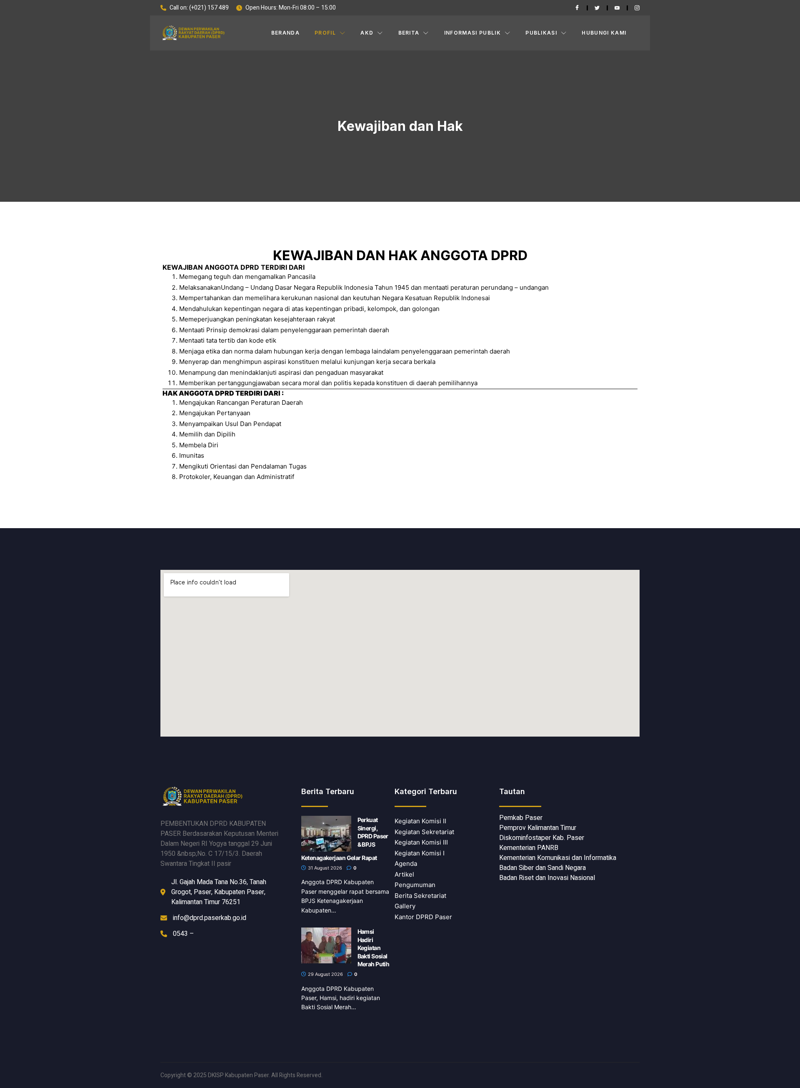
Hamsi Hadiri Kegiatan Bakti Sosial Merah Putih (374, 948)
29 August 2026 (325, 974)
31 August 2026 (324, 868)
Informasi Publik (472, 33)
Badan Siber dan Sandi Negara (542, 868)
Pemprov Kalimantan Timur (537, 828)
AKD (366, 33)
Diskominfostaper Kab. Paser (541, 838)
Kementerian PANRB (528, 848)
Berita (409, 33)
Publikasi (541, 33)
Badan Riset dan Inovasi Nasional (547, 878)
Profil (325, 33)
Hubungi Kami (604, 33)
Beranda (285, 33)
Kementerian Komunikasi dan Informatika (557, 858)
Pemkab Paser (520, 818)
